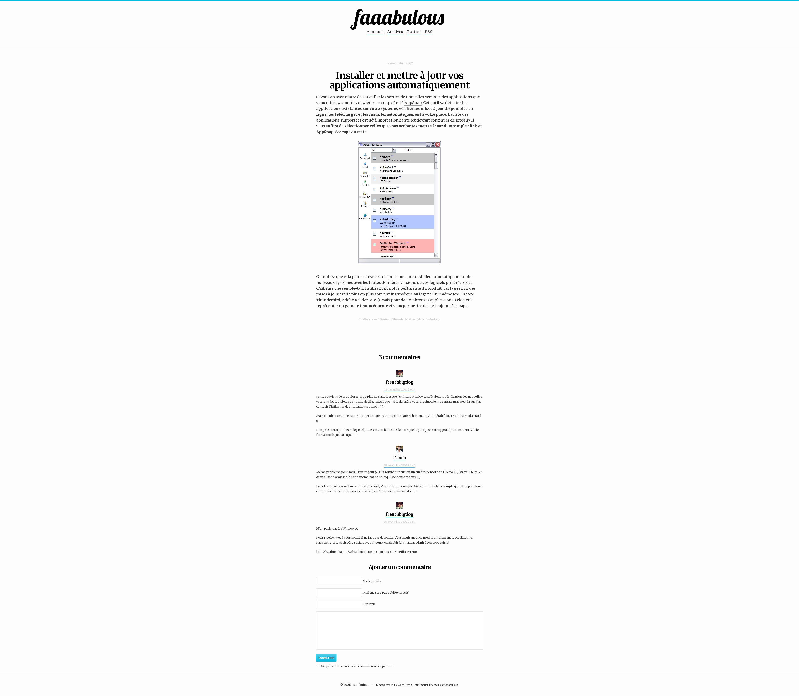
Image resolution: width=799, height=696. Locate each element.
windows (434, 319)
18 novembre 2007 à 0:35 (399, 389)
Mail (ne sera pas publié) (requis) (386, 592)
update (419, 319)
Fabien (399, 457)
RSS (428, 31)
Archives (395, 31)
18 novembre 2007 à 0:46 (399, 465)
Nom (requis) (372, 581)
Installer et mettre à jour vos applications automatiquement (400, 80)
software (366, 319)
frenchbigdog (399, 382)
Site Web (369, 604)
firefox (385, 319)
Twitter (414, 31)
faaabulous (399, 17)
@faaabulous (450, 684)
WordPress (405, 684)
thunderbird (402, 319)
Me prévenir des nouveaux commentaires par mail (358, 666)
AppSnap (413, 102)
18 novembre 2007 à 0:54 (399, 521)
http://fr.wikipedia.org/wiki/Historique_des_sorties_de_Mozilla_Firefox (367, 552)
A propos (375, 31)
